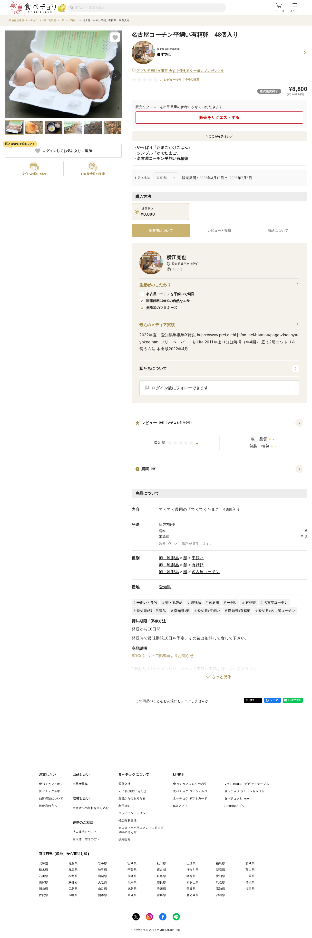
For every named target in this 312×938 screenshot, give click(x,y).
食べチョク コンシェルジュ (191, 791)
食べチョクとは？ (51, 784)
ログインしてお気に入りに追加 (67, 151)
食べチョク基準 (49, 791)
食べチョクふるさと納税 (189, 784)
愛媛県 (190, 888)
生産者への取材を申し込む (91, 808)
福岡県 (249, 888)
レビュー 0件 (173, 79)
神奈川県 (192, 869)
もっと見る (222, 677)
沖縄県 (220, 895)
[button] (219, 436)
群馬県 (73, 869)
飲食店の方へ (48, 806)
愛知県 (165, 587)
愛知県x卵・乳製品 (151, 611)
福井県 (73, 876)
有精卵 (198, 565)
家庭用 (214, 602)
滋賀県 (43, 882)
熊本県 (102, 895)
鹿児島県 (192, 895)
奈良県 (161, 882)
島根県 (249, 882)
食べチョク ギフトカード (190, 798)
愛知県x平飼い (208, 611)
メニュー (295, 11)
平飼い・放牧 (146, 602)
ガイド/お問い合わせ (132, 791)
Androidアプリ (234, 806)
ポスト (253, 700)
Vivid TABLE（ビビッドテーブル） (248, 784)
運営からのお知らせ (132, 798)
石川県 (43, 876)
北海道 (43, 863)
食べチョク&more (236, 798)
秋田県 (161, 863)
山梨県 (102, 876)
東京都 (161, 869)
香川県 (161, 888)
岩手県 (102, 863)
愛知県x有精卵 (239, 611)
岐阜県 (161, 876)
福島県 (220, 863)
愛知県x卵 (182, 611)
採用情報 (124, 839)
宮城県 (131, 863)
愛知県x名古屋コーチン (276, 611)
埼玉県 (102, 869)
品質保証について (51, 798)
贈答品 (196, 602)
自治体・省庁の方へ (86, 839)
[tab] (219, 230)
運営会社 (124, 784)
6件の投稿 (192, 79)
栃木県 (43, 869)
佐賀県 (43, 895)
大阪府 (102, 882)
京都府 (73, 882)
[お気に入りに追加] (115, 37)
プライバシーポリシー (133, 813)
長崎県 (73, 895)
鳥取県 (220, 882)
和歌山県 (192, 882)
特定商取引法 (127, 820)
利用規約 (124, 806)
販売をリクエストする (219, 117)
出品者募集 (80, 784)
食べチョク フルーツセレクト (244, 791)
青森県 (73, 863)
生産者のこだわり (155, 285)
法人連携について (85, 832)
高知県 (220, 888)
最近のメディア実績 (157, 325)
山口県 (102, 888)
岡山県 (43, 888)
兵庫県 (131, 882)
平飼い (198, 558)
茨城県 (249, 863)
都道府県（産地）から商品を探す (65, 854)
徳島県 (131, 888)
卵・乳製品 (169, 558)
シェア (274, 700)
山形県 (190, 863)
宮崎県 (161, 895)
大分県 (131, 895)
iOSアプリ (180, 806)
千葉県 (131, 869)
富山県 (249, 869)
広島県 (73, 888)
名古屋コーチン (206, 572)
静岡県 (190, 876)
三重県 (249, 876)
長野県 (131, 876)
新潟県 (220, 869)
